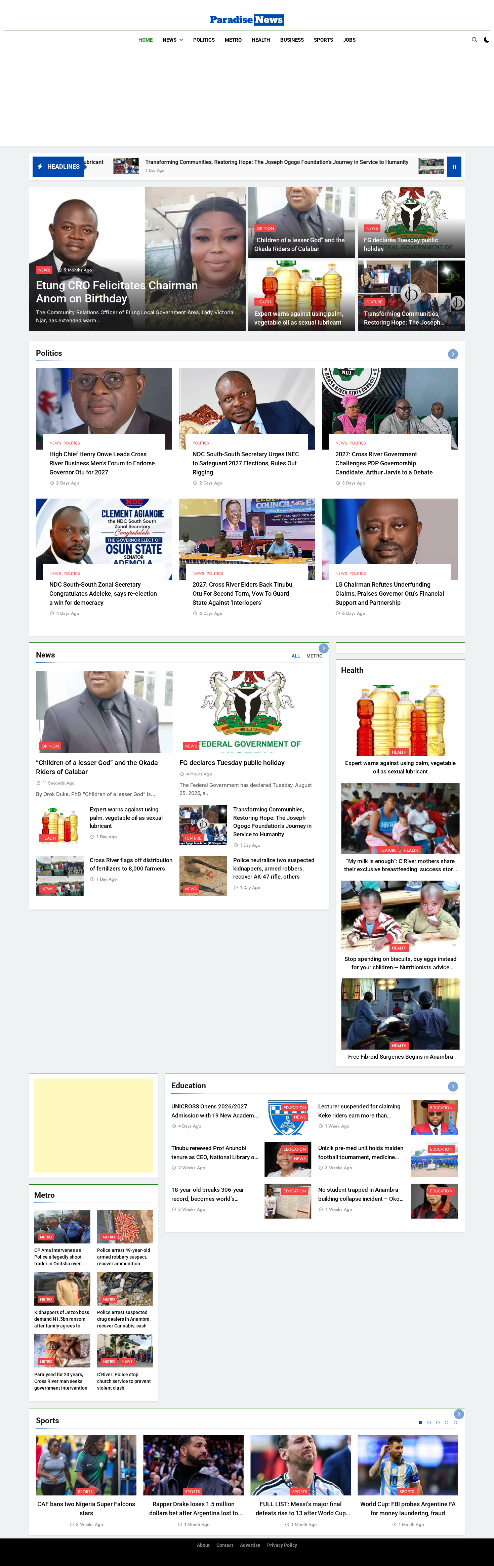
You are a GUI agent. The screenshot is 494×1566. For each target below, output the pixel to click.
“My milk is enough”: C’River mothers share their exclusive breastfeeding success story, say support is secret (400, 869)
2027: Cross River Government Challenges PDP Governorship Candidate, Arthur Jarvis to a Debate (384, 463)
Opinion (265, 228)
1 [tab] (420, 1422)
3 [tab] (438, 1422)
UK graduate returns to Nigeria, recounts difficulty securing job (118, 292)
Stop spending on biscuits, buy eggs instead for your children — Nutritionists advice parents (400, 967)
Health (261, 40)
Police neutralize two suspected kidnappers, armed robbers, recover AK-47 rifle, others (274, 868)
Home (145, 40)
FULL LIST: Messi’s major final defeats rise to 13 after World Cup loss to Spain (301, 1513)
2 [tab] (429, 1422)
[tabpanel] (86, 1481)
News (169, 40)
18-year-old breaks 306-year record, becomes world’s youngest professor (207, 1199)
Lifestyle (51, 270)
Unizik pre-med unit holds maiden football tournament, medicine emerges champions (360, 1157)
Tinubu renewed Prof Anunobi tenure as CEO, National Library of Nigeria (213, 1157)
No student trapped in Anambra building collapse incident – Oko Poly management (359, 1199)
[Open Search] (474, 39)
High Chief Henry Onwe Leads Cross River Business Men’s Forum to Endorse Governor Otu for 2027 (102, 463)
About (203, 1545)
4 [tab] (446, 1422)
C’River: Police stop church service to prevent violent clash (124, 1381)
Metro (233, 40)
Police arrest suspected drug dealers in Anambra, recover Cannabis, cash (124, 1319)
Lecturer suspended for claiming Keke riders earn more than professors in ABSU (359, 1115)
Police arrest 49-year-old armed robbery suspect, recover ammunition (123, 1256)
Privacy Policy (282, 1545)
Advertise (250, 1545)
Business (292, 40)
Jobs (349, 40)
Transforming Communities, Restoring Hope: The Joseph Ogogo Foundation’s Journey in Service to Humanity (175, 162)
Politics (204, 40)
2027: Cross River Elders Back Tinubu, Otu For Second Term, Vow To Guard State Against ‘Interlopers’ (243, 593)
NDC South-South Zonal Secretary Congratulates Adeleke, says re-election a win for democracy (103, 593)
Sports (323, 40)
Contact (224, 1545)
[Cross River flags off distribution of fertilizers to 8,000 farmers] (329, 166)
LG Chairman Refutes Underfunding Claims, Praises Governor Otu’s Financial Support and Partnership (389, 593)
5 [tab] (455, 1422)
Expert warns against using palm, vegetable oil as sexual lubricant (126, 818)
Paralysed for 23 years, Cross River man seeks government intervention (60, 1381)
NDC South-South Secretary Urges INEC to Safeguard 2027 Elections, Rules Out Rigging (246, 463)
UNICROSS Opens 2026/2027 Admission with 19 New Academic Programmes (214, 1115)
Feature (374, 302)
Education (295, 1108)
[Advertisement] (247, 99)
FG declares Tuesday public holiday (232, 763)
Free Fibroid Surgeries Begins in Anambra (400, 1057)
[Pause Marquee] (454, 167)
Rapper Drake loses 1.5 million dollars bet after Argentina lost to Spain (193, 1513)
